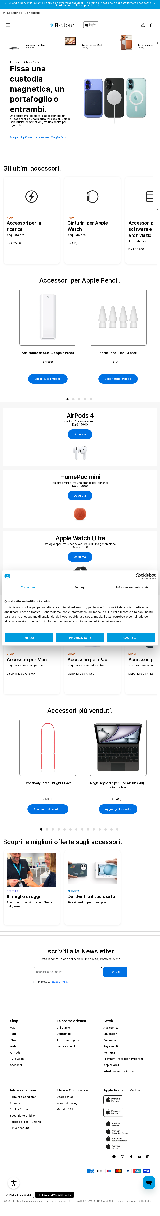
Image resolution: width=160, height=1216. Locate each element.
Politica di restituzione (25, 1121)
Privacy (15, 1103)
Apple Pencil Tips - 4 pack (118, 353)
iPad (13, 1033)
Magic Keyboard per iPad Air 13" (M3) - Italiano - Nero (118, 785)
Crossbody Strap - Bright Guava (47, 783)
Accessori (16, 1065)
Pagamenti (110, 1046)
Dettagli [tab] (80, 587)
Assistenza (111, 1027)
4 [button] (86, 400)
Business (109, 1040)
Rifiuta (29, 637)
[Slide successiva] (157, 42)
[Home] (61, 25)
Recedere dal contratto (56, 1195)
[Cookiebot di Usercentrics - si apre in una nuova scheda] (138, 576)
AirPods (15, 1052)
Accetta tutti (131, 637)
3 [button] (80, 400)
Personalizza (78, 637)
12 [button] (106, 830)
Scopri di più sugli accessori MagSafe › (38, 137)
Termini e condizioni (23, 1096)
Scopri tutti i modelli (47, 378)
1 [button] (68, 400)
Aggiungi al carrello (118, 809)
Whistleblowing (67, 1103)
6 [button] (71, 830)
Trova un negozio (69, 1040)
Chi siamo (63, 1027)
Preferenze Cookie (20, 1195)
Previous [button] (5, 4)
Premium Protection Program (123, 1058)
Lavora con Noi (67, 1046)
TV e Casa (17, 1058)
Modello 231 (65, 1109)
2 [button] (74, 400)
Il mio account (19, 1128)
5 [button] (92, 400)
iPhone (14, 1040)
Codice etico (65, 1096)
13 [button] (112, 830)
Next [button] (155, 4)
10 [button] (95, 830)
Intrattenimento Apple (118, 1071)
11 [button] (100, 830)
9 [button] (89, 830)
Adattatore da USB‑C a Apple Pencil (48, 353)
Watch (14, 1046)
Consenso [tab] (28, 587)
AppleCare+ (111, 1065)
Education (110, 1033)
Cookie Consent (20, 1109)
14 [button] (118, 830)
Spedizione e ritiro (22, 1115)
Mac (12, 1027)
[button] (7, 25)
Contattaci (64, 1033)
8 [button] (83, 830)
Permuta (109, 1052)
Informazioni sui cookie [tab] (132, 587)
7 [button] (77, 830)
